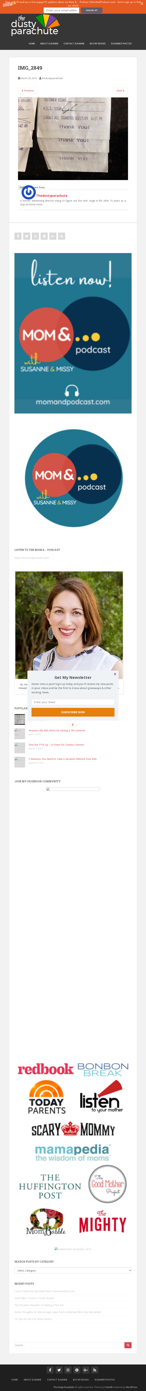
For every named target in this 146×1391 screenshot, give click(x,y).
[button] (73, 677)
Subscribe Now (73, 712)
